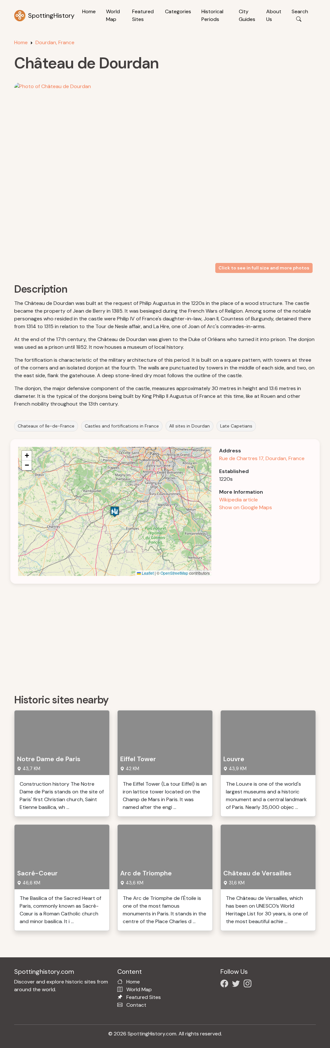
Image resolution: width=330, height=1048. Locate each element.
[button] (115, 512)
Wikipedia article (238, 499)
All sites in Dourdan (189, 426)
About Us (273, 15)
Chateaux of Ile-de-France (46, 426)
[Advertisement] (169, 636)
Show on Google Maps (245, 507)
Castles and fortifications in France (122, 426)
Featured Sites (143, 15)
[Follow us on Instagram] (249, 984)
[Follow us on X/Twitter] (237, 984)
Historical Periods (212, 15)
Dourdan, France (54, 42)
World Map (113, 15)
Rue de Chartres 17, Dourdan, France (262, 458)
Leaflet (147, 573)
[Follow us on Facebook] (225, 984)
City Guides (247, 15)
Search (300, 11)
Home (89, 11)
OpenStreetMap (174, 573)
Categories (178, 11)
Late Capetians (236, 426)
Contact (136, 1005)
